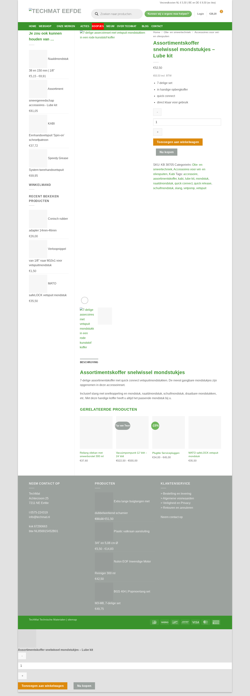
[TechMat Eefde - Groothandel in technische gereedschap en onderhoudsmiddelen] (56, 14)
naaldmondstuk (163, 183)
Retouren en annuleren (178, 507)
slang (178, 188)
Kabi (172, 174)
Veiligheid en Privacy (177, 502)
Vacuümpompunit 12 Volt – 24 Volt (131, 454)
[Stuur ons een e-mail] (219, 2)
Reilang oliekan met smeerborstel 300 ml (92, 454)
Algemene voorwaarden (178, 498)
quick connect (184, 183)
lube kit (189, 178)
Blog (145, 26)
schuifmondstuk (163, 188)
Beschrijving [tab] (89, 362)
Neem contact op (172, 517)
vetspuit (201, 188)
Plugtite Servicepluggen (166, 452)
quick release (202, 183)
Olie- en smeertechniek (177, 32)
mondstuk (202, 178)
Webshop (45, 26)
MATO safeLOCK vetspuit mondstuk (203, 454)
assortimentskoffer (165, 178)
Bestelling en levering (177, 493)
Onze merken (66, 26)
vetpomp (189, 188)
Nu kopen (167, 152)
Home (32, 26)
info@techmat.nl (39, 517)
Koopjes (98, 26)
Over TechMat (126, 26)
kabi (181, 178)
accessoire (190, 174)
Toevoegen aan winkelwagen (178, 142)
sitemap (72, 619)
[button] (200, 14)
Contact (157, 26)
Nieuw (110, 26)
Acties (84, 26)
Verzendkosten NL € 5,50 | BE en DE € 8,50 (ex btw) (188, 2)
